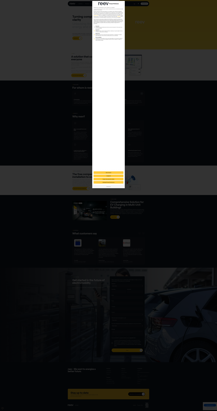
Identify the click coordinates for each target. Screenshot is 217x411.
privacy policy (96, 15)
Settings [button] (118, 16)
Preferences (108, 186)
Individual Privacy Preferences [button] (108, 182)
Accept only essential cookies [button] (108, 179)
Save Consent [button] (108, 172)
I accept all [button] (108, 175)
